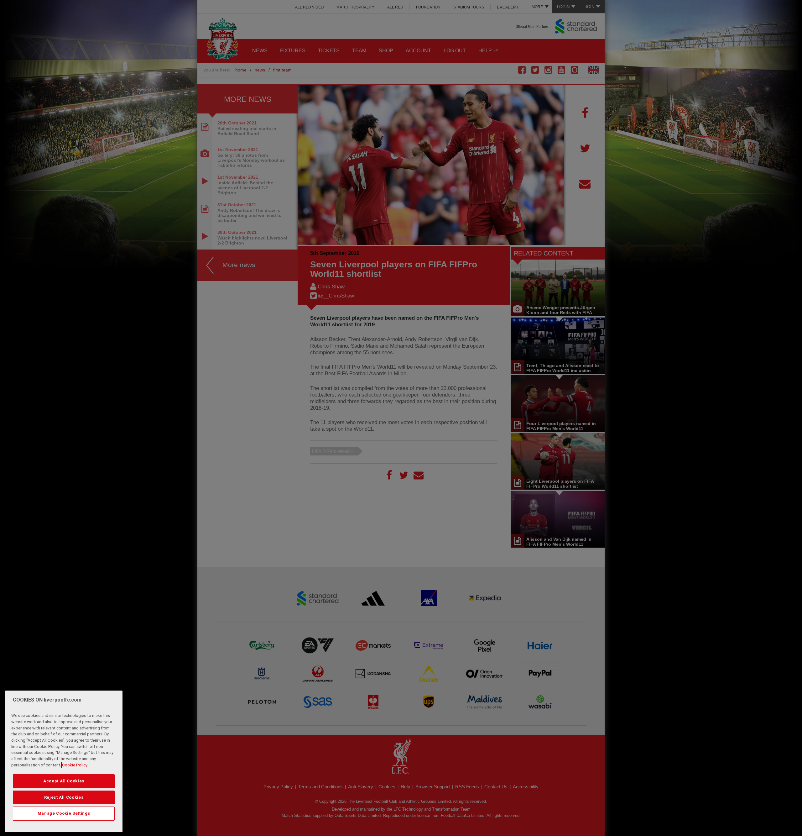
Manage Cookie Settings (64, 813)
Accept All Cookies (63, 781)
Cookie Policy (74, 765)
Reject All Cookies (64, 797)
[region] (63, 761)
